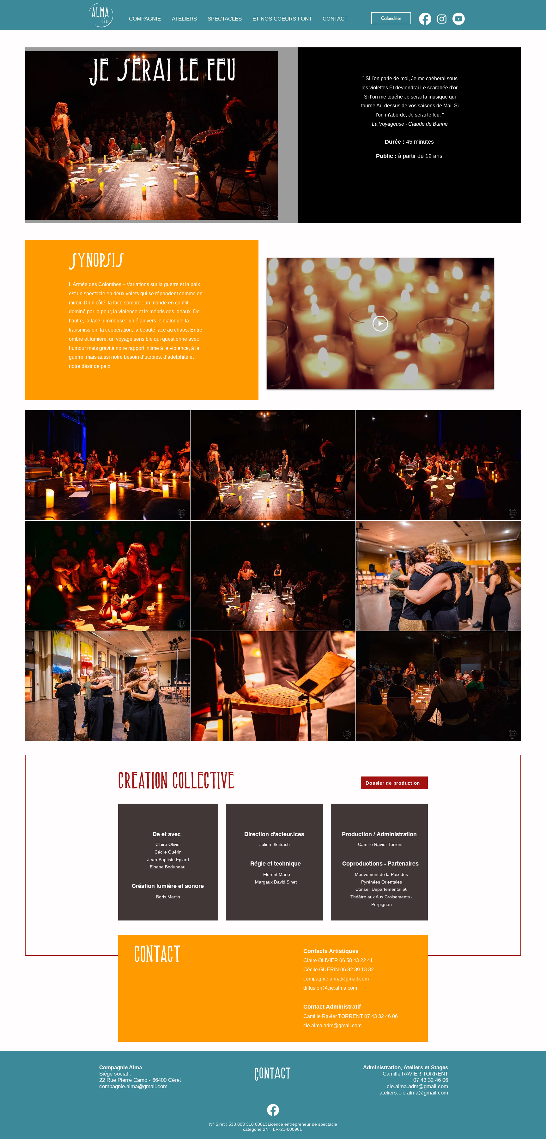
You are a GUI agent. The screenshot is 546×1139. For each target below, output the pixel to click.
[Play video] (380, 324)
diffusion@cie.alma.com (330, 988)
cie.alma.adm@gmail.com (332, 1025)
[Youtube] (458, 19)
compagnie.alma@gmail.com (336, 978)
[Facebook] (425, 19)
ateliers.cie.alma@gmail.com (413, 1093)
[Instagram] (442, 19)
